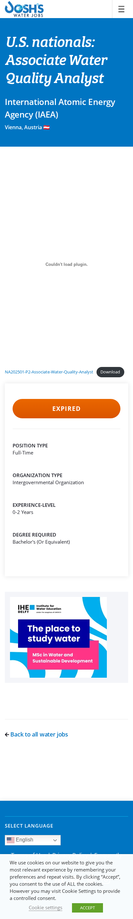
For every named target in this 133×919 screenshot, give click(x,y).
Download (110, 372)
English (24, 839)
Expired (66, 408)
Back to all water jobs (38, 734)
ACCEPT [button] (87, 908)
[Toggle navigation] (121, 9)
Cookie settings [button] (45, 907)
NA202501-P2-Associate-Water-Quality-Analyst (49, 372)
